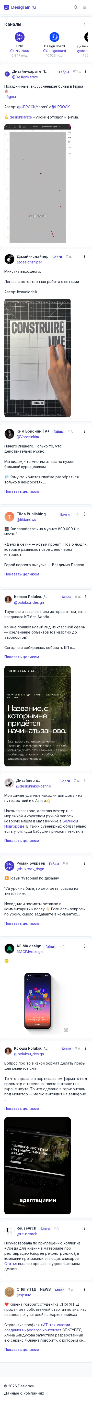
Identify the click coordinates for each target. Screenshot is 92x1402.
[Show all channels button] (85, 24)
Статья (10, 1263)
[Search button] (76, 7)
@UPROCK (26, 107)
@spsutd (24, 1295)
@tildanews (26, 519)
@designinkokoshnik (33, 786)
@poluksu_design (29, 602)
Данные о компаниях (24, 1393)
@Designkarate (25, 77)
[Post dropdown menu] (86, 71)
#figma (10, 96)
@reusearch (27, 1234)
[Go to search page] (76, 7)
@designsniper (29, 262)
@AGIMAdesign (30, 951)
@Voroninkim (28, 437)
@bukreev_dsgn (30, 869)
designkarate (21, 117)
